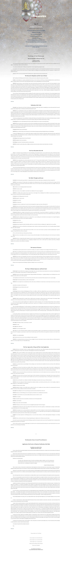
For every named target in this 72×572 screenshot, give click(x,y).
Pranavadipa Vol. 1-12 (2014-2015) (36, 541)
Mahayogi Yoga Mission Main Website (36, 543)
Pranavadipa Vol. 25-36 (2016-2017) (36, 537)
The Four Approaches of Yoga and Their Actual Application (36, 41)
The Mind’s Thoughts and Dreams (36, 36)
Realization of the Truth (36, 32)
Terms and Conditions (36, 545)
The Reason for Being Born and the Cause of (36, 30)
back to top (12, 101)
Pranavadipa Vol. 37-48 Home (36, 533)
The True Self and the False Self (36, 34)
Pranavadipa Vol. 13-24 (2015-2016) (36, 539)
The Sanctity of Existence (36, 38)
